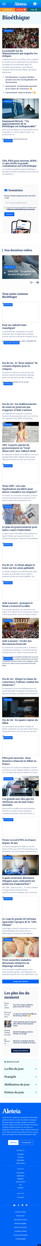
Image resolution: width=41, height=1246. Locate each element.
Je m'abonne (7, 10)
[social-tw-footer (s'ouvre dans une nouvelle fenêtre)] (23, 1205)
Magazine (20, 1179)
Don (20, 1185)
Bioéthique (8, 101)
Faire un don (20, 1216)
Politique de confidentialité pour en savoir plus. (21, 209)
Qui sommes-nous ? (20, 1220)
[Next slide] (37, 282)
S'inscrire (9, 214)
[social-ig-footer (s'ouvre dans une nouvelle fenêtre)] (27, 1205)
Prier (32, 10)
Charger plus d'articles (20, 981)
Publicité (20, 1188)
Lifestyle (20, 1157)
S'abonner (13, 1142)
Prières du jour (14, 1092)
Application (20, 1176)
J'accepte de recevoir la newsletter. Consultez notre (21, 208)
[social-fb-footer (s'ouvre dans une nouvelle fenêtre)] (18, 1205)
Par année (20, 1197)
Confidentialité (21, 1239)
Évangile (10, 1076)
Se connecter (26, 1142)
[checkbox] (5, 207)
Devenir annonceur (20, 1227)
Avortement (8, 31)
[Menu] (7, 4)
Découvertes (20, 1163)
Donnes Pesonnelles (21, 1235)
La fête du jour (14, 1069)
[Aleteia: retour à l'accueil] (20, 4)
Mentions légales (20, 1223)
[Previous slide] (31, 282)
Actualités (20, 1154)
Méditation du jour (17, 1084)
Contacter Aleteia (20, 1231)
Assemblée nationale (11, 343)
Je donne (19, 10)
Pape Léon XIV (10, 267)
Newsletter (20, 1173)
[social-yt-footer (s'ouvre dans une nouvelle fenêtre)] (14, 1205)
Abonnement (20, 1182)
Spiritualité (20, 1160)
